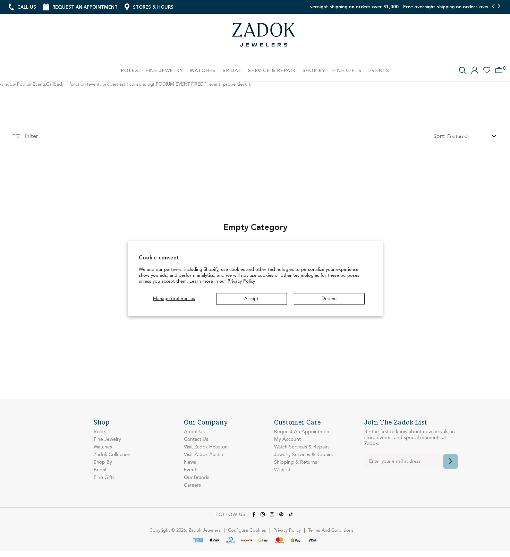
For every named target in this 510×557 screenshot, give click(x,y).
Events (191, 470)
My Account (287, 439)
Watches (103, 447)
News (190, 462)
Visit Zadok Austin (203, 454)
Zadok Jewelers (264, 37)
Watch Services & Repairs (302, 447)
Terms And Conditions (331, 530)
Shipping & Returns (295, 462)
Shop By (103, 462)
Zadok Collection (112, 454)
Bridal (100, 470)
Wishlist (282, 470)
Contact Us (196, 439)
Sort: (439, 136)
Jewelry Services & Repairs (303, 454)
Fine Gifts (104, 477)
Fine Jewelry (107, 439)
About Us (194, 431)
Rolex (100, 431)
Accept (251, 299)
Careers (192, 485)
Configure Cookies (247, 530)
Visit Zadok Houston (206, 447)
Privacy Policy (241, 281)
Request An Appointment (302, 431)
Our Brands (196, 477)
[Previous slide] (493, 6)
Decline (329, 299)
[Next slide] (498, 6)
